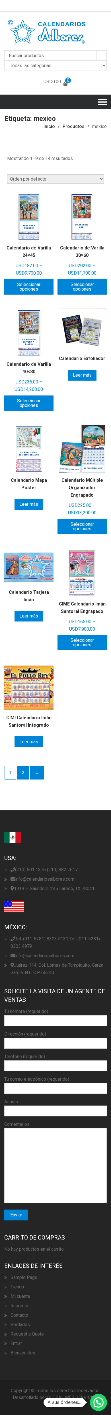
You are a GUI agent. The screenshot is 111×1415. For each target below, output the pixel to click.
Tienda (17, 1287)
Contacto (19, 1315)
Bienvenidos (23, 1353)
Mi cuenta (20, 1296)
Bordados (20, 1324)
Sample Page (24, 1277)
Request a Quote (27, 1334)
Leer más (82, 375)
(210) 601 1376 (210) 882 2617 (46, 869)
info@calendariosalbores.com (44, 879)
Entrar (16, 1343)
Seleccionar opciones (28, 287)
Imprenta (19, 1305)
